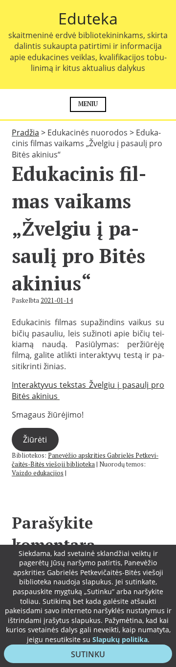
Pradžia (25, 132)
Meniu (88, 104)
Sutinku (94, 655)
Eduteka (88, 18)
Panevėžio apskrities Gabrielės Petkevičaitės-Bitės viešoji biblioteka (85, 459)
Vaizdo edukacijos (38, 473)
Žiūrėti (35, 439)
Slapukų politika (120, 639)
